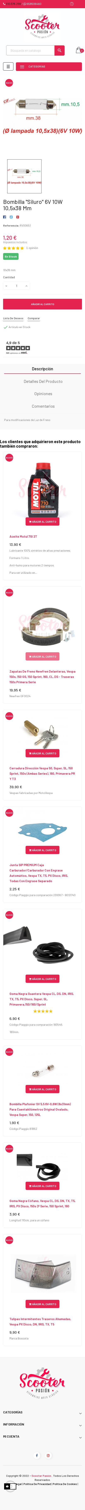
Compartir (5, 217)
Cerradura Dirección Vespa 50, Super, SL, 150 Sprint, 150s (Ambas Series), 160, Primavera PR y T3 (42, 773)
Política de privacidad (37, 1484)
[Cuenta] (72, 4)
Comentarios (43, 406)
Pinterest (18, 217)
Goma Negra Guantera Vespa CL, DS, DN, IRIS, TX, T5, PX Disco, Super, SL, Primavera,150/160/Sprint (41, 999)
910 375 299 (13, 4)
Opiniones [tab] (43, 393)
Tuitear (11, 217)
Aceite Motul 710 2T (23, 536)
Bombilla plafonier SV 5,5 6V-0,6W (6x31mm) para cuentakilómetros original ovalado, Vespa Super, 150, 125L (40, 1109)
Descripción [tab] (42, 368)
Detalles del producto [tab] (43, 381)
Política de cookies (65, 1484)
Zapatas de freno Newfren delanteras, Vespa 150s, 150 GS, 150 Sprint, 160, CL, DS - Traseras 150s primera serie (42, 676)
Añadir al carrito (42, 304)
